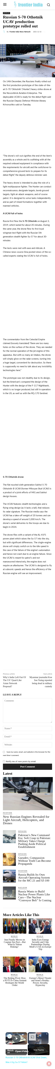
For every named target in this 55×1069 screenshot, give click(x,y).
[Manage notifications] (49, 1063)
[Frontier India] (28, 4)
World (6, 13)
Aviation (7, 813)
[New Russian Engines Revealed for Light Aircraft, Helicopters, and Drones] (28, 793)
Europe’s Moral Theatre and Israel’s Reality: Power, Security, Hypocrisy (40, 981)
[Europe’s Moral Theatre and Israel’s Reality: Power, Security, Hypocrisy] (40, 964)
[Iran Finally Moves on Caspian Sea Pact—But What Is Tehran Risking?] (14, 926)
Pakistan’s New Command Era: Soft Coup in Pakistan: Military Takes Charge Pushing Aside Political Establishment (34, 840)
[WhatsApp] (35, 39)
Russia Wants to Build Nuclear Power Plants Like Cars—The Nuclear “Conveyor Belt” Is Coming (35, 896)
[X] (22, 39)
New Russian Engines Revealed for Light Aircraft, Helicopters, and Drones (26, 820)
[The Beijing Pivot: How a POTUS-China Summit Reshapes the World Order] (14, 964)
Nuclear (22, 887)
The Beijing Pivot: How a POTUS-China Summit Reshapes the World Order (14, 981)
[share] (22, 1035)
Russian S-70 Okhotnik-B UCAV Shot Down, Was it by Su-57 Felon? (16, 1036)
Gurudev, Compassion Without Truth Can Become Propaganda (34, 860)
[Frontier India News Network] (5, 31)
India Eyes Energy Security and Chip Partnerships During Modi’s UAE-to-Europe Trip (40, 944)
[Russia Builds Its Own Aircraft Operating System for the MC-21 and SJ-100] (9, 876)
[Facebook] (15, 39)
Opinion (22, 831)
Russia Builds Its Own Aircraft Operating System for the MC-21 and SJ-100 (34, 877)
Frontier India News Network (20, 32)
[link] (9, 1036)
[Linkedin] (29, 39)
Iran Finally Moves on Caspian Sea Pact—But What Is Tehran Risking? (15, 943)
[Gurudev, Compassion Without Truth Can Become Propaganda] (9, 859)
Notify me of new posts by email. (21, 761)
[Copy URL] (49, 39)
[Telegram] (42, 39)
